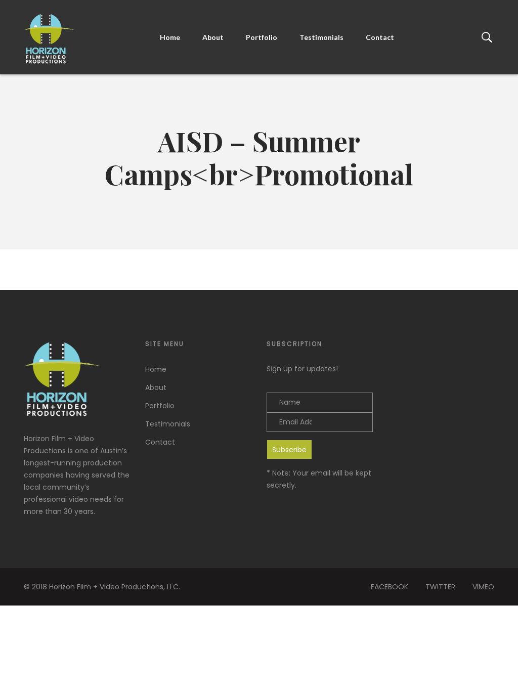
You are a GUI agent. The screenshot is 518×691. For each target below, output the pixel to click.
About (213, 37)
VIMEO (483, 587)
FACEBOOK (389, 587)
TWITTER (440, 587)
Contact (380, 37)
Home (170, 37)
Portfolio (261, 37)
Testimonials (321, 37)
